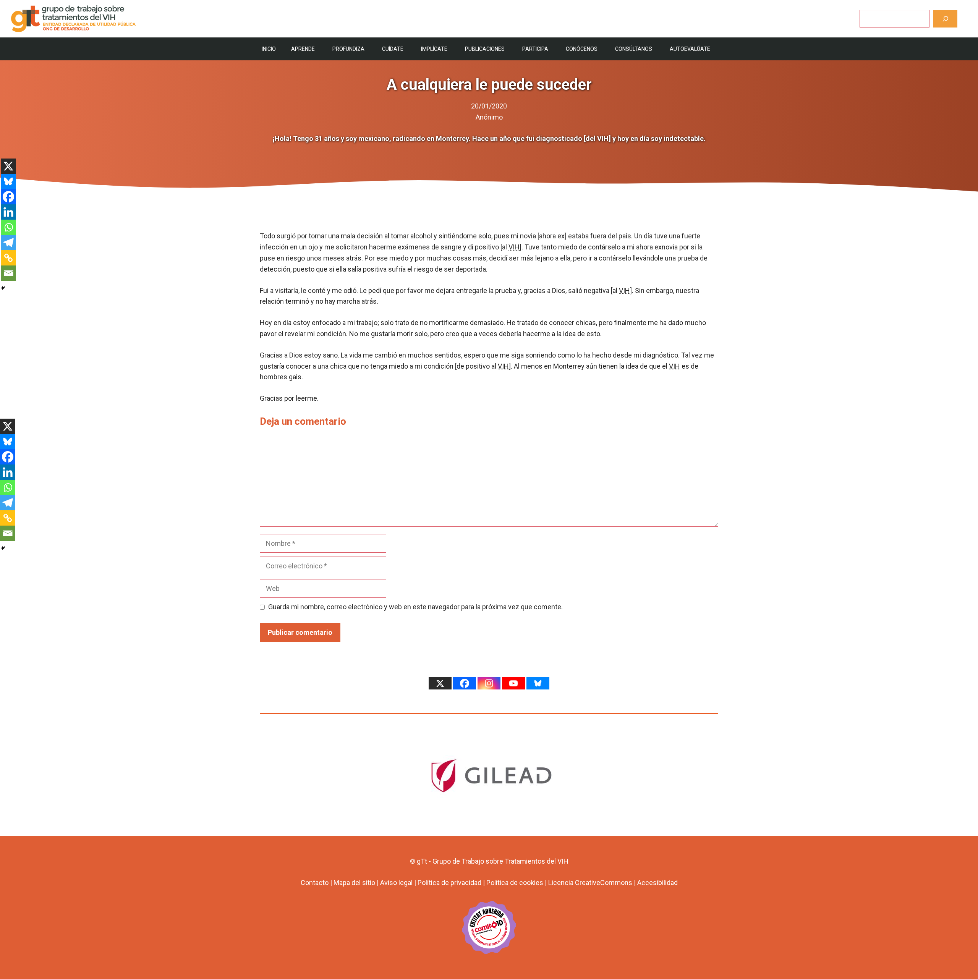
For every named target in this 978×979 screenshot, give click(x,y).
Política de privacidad (449, 883)
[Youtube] (513, 683)
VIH (514, 247)
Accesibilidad (657, 883)
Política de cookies (514, 883)
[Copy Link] (8, 257)
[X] (8, 166)
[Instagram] (489, 683)
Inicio (269, 49)
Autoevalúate (690, 49)
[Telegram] (8, 242)
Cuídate (392, 49)
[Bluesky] (8, 181)
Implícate (434, 49)
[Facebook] (8, 196)
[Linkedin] (8, 212)
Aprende (303, 49)
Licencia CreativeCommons (590, 883)
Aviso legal (396, 883)
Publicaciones (485, 49)
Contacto (315, 883)
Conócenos (581, 49)
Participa (535, 49)
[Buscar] (945, 18)
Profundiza (348, 49)
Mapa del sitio (354, 883)
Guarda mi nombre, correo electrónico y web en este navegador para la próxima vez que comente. (415, 607)
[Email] (8, 273)
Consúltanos (633, 49)
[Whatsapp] (8, 227)
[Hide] (3, 288)
